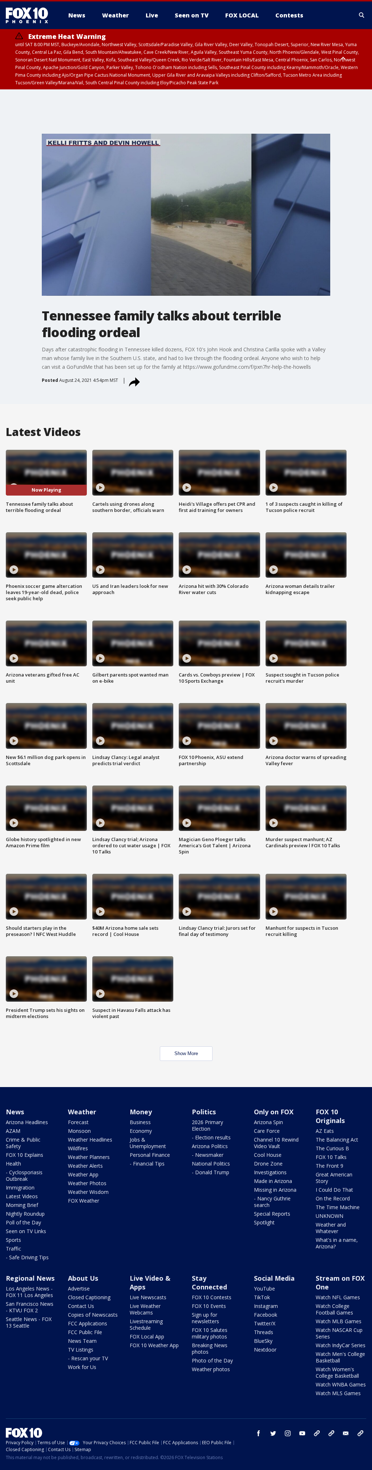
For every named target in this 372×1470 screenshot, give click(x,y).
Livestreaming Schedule (146, 1324)
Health (13, 1163)
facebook (258, 1433)
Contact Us (81, 1306)
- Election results (211, 1137)
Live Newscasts (148, 1297)
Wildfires (78, 1148)
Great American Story (334, 1177)
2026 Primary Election (207, 1125)
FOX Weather (83, 1200)
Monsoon (79, 1130)
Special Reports (272, 1213)
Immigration (20, 1187)
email (346, 1433)
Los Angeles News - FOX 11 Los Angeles (29, 1292)
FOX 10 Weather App (154, 1345)
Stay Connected (209, 1282)
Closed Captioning (89, 1297)
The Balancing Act (337, 1139)
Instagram (266, 1306)
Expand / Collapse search (361, 15)
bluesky (331, 1433)
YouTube (264, 1288)
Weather (82, 1111)
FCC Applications (87, 1323)
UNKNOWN (329, 1215)
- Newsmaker (207, 1154)
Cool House (268, 1154)
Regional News (30, 1278)
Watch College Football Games (334, 1309)
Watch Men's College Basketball (340, 1357)
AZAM (13, 1130)
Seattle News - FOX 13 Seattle (29, 1322)
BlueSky (263, 1340)
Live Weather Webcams (145, 1309)
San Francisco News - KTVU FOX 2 (29, 1307)
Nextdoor (265, 1349)
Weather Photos (87, 1183)
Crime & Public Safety (23, 1143)
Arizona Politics (210, 1146)
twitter (273, 1433)
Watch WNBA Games (341, 1384)
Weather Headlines (90, 1139)
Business (140, 1122)
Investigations (270, 1172)
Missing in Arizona (275, 1189)
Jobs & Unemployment (148, 1143)
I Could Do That (334, 1189)
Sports (13, 1239)
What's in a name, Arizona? (337, 1243)
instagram (288, 1433)
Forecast (78, 1122)
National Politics (211, 1163)
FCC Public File (85, 1332)
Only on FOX (274, 1111)
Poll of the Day (23, 1222)
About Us (83, 1278)
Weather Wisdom (88, 1191)
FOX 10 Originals (330, 1116)
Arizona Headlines (27, 1122)
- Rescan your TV (88, 1358)
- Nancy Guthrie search (272, 1201)
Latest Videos (22, 1196)
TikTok (262, 1297)
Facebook (265, 1314)
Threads (263, 1332)
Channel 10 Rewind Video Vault (276, 1143)
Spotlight (264, 1222)
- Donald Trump (210, 1172)
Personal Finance (150, 1154)
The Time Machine (338, 1207)
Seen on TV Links (26, 1231)
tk (317, 1433)
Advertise (79, 1288)
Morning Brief (22, 1205)
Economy (141, 1130)
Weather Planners (89, 1157)
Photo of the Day (212, 1360)
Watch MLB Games (338, 1321)
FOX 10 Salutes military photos (209, 1333)
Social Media (274, 1278)
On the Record (333, 1198)
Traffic (13, 1248)
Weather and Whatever (331, 1228)
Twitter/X (264, 1323)
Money (141, 1111)
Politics (204, 1111)
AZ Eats (325, 1130)
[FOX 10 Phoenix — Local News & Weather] (30, 15)
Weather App (83, 1174)
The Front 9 (329, 1165)
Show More (186, 1053)
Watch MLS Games (338, 1393)
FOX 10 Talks (331, 1157)
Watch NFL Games (338, 1297)
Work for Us (82, 1367)
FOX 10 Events (209, 1306)
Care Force (267, 1130)
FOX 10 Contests (211, 1297)
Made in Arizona (273, 1181)
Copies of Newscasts (93, 1314)
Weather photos (211, 1369)
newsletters (360, 1433)
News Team (82, 1340)
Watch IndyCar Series (340, 1345)
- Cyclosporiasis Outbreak (24, 1175)
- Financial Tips (147, 1163)
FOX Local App (147, 1336)
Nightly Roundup (25, 1213)
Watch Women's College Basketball (337, 1372)
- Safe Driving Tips (27, 1257)
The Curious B (332, 1148)
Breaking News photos (209, 1348)
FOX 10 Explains (24, 1154)
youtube (302, 1433)
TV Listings (80, 1349)
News (15, 1111)
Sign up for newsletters (205, 1318)
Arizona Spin (268, 1122)
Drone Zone (268, 1163)
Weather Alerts (85, 1165)
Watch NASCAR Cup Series (339, 1333)
